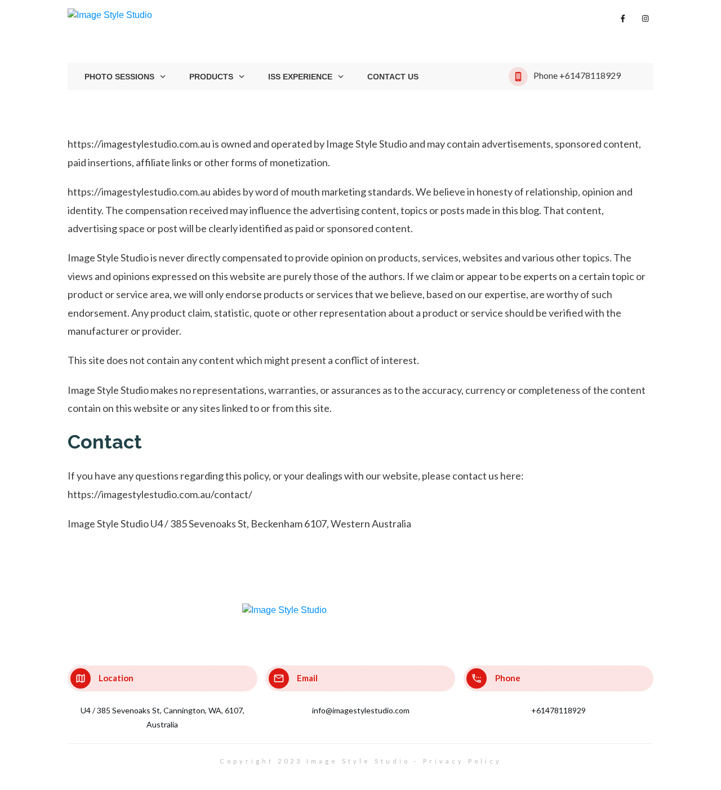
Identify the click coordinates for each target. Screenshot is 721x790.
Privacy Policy (462, 761)
